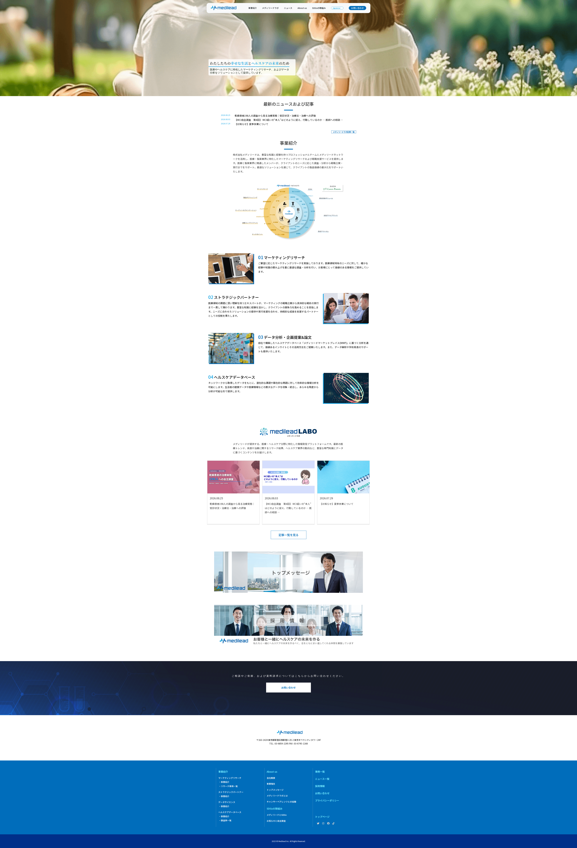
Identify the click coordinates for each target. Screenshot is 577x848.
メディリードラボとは (277, 795)
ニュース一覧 (322, 779)
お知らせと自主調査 (276, 820)
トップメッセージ (275, 789)
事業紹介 (252, 7)
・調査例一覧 (225, 820)
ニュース (288, 7)
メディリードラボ (270, 7)
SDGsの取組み (319, 7)
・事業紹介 (224, 781)
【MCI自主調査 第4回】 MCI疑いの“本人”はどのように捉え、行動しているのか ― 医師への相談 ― (289, 120)
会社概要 (271, 777)
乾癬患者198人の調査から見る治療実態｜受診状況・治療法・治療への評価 (275, 115)
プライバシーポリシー (327, 800)
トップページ (322, 816)
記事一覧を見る (289, 535)
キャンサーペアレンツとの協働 (281, 801)
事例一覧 (320, 771)
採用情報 (320, 786)
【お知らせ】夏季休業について (251, 124)
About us (302, 7)
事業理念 (271, 783)
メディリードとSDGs (277, 814)
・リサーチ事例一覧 (228, 786)
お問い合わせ (357, 7)
